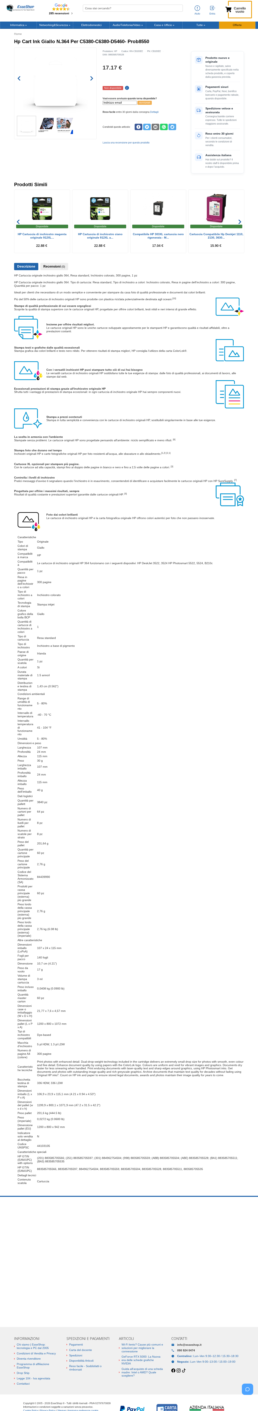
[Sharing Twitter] (147, 127)
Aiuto (197, 13)
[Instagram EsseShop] (179, 1370)
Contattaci (23, 1383)
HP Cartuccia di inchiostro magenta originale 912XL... (42, 236)
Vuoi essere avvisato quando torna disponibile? (130, 98)
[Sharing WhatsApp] (164, 127)
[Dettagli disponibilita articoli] (126, 88)
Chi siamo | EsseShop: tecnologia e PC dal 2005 (33, 1346)
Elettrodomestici (91, 25)
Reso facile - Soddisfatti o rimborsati (85, 1367)
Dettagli (154, 112)
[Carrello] (228, 9)
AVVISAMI (144, 102)
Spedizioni (75, 1355)
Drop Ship (23, 1373)
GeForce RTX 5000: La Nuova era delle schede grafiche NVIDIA (141, 1360)
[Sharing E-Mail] (155, 127)
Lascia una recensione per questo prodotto (126, 142)
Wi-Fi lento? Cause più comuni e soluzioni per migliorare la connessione (142, 1348)
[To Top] (249, 1401)
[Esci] (213, 8)
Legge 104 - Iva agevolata (33, 1378)
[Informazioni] (197, 8)
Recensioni (54, 266)
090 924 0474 (186, 1350)
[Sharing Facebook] (138, 127)
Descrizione (26, 266)
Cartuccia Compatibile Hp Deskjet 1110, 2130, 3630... (216, 236)
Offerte (237, 25)
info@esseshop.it (189, 1344)
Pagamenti (76, 1344)
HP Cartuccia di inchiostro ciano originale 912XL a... (100, 236)
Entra (212, 13)
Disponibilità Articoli (81, 1360)
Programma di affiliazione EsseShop (33, 1365)
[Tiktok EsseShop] (184, 1370)
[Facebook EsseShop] (173, 1370)
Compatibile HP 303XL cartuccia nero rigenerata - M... (158, 236)
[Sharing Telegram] (172, 127)
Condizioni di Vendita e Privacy (36, 1353)
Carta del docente (80, 1350)
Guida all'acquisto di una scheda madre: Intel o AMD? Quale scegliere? (142, 1372)
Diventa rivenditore (29, 1358)
